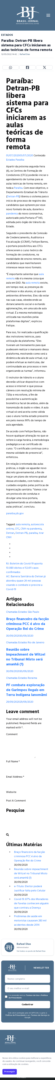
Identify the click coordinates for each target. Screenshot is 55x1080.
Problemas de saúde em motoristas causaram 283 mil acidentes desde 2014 (30, 920)
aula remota (33, 283)
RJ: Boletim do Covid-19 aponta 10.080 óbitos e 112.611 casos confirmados (24, 567)
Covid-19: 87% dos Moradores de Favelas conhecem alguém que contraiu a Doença (31, 903)
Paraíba (20, 160)
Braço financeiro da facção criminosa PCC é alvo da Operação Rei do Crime (27, 624)
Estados (10, 160)
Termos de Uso (32, 995)
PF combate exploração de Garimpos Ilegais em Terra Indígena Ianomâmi (26, 690)
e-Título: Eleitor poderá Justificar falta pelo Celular (29, 888)
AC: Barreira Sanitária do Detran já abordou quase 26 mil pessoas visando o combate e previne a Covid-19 (26, 583)
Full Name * (13, 761)
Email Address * (15, 777)
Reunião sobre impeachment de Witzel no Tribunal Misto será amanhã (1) (25, 657)
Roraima (32, 678)
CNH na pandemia (31, 529)
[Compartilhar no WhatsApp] (10, 67)
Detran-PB (13, 196)
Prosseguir (9, 1071)
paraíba (33, 533)
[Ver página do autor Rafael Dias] (9, 947)
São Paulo (33, 612)
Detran (10, 533)
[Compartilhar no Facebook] (27, 67)
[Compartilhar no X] (44, 67)
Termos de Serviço (39, 1015)
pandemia (12, 214)
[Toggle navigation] (48, 15)
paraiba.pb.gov (15, 513)
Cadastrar (27, 1005)
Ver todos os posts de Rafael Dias (31, 951)
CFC (17, 529)
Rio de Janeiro (36, 642)
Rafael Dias (25, 54)
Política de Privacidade (16, 1015)
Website (11, 792)
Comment (12, 734)
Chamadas (12, 612)
